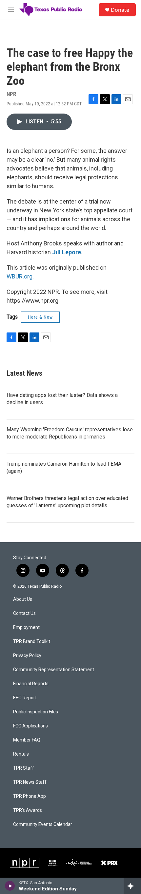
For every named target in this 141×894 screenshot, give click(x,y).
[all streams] (132, 886)
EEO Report (25, 697)
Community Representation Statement (53, 669)
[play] (10, 886)
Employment (26, 627)
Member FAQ (26, 740)
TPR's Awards (27, 810)
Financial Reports (31, 683)
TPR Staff (23, 768)
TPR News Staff (30, 782)
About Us (22, 599)
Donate (120, 10)
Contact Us (24, 613)
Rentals (21, 754)
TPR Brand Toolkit (31, 641)
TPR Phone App (29, 796)
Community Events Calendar (42, 824)
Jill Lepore (66, 252)
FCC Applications (30, 726)
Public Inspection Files (35, 711)
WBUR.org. (20, 276)
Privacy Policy (27, 655)
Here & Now (40, 317)
